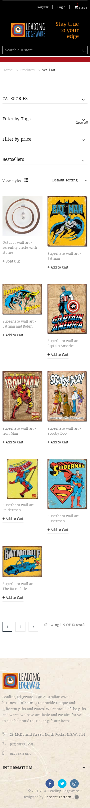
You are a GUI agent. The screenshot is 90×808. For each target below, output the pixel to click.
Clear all (81, 122)
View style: (11, 180)
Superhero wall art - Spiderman (19, 507)
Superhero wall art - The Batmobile (19, 586)
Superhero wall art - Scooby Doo (65, 431)
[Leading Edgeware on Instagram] (74, 783)
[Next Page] (33, 627)
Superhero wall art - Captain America (65, 343)
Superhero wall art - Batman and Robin (19, 324)
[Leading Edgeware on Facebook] (50, 783)
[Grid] (26, 180)
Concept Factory (58, 796)
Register (42, 7)
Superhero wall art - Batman (65, 256)
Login (61, 7)
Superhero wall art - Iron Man (19, 431)
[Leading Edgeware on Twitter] (62, 783)
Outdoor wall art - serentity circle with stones (19, 247)
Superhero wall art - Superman (65, 518)
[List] (34, 180)
